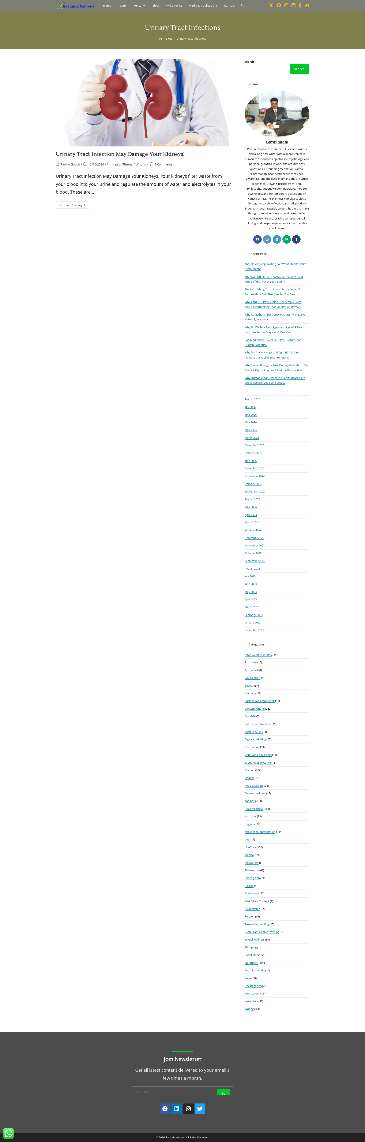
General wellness (255, 793)
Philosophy (252, 870)
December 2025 (254, 445)
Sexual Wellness (254, 939)
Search (249, 61)
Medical (249, 855)
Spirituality (251, 963)
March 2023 (252, 607)
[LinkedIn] (277, 239)
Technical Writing (255, 970)
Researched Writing (257, 924)
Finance (249, 778)
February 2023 (254, 615)
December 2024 (254, 468)
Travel (248, 978)
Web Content (253, 993)
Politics (249, 886)
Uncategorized (254, 986)
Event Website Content (259, 762)
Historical (250, 816)
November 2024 (255, 476)
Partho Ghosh (70, 164)
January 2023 (253, 622)
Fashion (250, 770)
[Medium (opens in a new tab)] (307, 5)
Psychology (252, 893)
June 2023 (251, 584)
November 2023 (255, 545)
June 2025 (251, 461)
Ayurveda (251, 670)
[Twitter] (200, 1108)
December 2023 (254, 538)
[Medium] (286, 239)
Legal (248, 839)
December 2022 (254, 630)
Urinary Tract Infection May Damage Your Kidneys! (120, 154)
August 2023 (252, 568)
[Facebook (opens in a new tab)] (279, 5)
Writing (141, 164)
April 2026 (251, 430)
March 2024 (252, 522)
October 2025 (253, 453)
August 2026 (252, 399)
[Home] (160, 38)
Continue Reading (74, 204)
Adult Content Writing (258, 655)
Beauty (249, 685)
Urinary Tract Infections (191, 38)
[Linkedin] (177, 1108)
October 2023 (253, 553)
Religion (250, 916)
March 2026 (252, 438)
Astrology (251, 662)
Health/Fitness (122, 164)
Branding (250, 693)
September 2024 (255, 491)
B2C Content (252, 678)
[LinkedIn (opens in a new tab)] (293, 5)
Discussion (251, 747)
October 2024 (253, 484)
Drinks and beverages (258, 755)
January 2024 (253, 530)
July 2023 (250, 576)
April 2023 (251, 599)
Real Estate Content (257, 901)
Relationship (252, 909)
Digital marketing (255, 739)
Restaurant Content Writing (262, 932)
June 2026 (251, 415)
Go (223, 1093)
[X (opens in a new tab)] (271, 5)
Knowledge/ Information (260, 832)
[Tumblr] (296, 239)
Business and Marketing (260, 701)
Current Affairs (254, 732)
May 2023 (251, 592)
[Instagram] (267, 239)
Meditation (252, 863)
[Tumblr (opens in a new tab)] (300, 5)
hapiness (250, 801)
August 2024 (252, 499)
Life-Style (250, 847)
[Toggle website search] (242, 5)
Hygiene (250, 824)
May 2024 (251, 507)
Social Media (252, 955)
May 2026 (251, 422)
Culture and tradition (258, 724)
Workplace (251, 1001)
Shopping (251, 947)
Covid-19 (250, 716)
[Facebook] (257, 239)
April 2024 (251, 515)
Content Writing (255, 708)
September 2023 (255, 561)
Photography (253, 878)
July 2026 (250, 407)
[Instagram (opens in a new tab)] (286, 5)
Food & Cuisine (254, 786)
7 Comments (163, 164)
